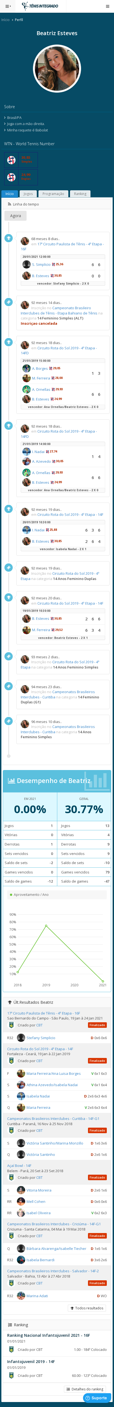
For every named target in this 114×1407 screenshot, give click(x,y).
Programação (53, 193)
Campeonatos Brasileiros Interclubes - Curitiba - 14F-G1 (53, 1118)
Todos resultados (88, 1308)
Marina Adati (37, 1295)
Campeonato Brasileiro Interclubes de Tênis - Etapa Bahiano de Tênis (59, 310)
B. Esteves (40, 275)
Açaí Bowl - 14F (19, 1165)
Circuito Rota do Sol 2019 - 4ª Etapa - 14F (70, 514)
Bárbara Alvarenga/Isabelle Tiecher (56, 1248)
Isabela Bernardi (41, 1259)
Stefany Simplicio (41, 1037)
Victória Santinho (41, 1154)
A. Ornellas (41, 389)
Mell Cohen (36, 1201)
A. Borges (40, 368)
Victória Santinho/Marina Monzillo (55, 1143)
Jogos (28, 193)
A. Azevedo (41, 461)
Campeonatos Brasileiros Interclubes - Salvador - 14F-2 (53, 1270)
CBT (39, 1025)
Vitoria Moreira (39, 1190)
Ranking (80, 193)
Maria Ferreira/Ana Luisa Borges (54, 1073)
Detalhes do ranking (86, 1389)
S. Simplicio (41, 264)
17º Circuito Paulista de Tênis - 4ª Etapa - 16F (43, 1013)
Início (5, 19)
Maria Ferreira (38, 1107)
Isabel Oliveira (39, 1212)
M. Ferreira (41, 378)
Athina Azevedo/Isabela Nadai (52, 1084)
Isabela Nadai (38, 1096)
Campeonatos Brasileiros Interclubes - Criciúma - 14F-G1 (54, 1223)
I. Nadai (38, 451)
